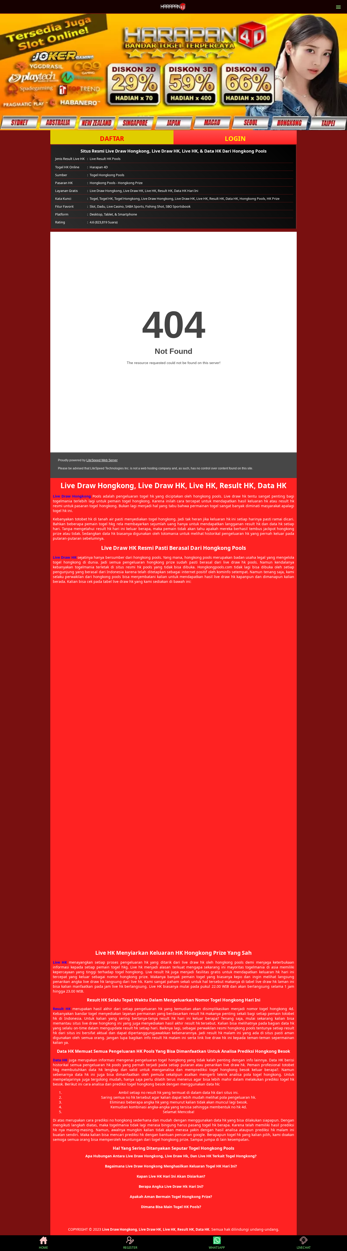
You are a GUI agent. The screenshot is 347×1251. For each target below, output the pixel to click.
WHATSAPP (217, 1247)
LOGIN (235, 138)
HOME (43, 1247)
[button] (173, 1156)
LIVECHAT (304, 1247)
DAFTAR (112, 138)
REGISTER (130, 1247)
